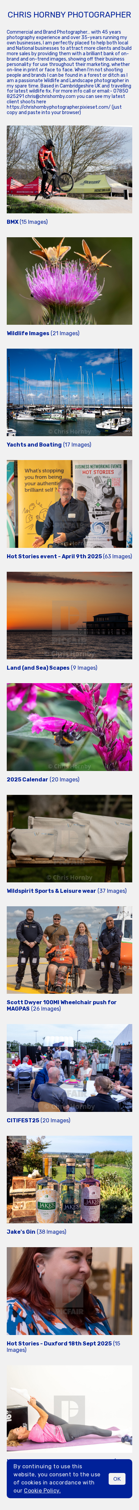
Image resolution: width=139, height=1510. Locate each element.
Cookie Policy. (42, 1490)
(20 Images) (43, 779)
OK (117, 1479)
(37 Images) (67, 891)
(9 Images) (52, 668)
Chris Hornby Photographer (69, 15)
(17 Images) (49, 445)
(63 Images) (69, 556)
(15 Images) (27, 222)
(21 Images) (43, 333)
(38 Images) (36, 1232)
